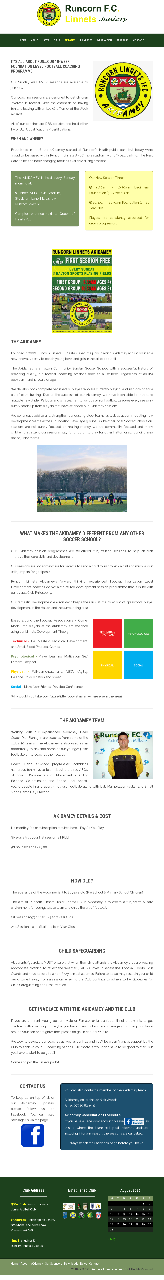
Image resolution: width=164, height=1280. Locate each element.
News (83, 1263)
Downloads (71, 1263)
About (35, 40)
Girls (57, 40)
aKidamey (70, 40)
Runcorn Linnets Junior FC (108, 1269)
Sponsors (122, 40)
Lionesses (86, 40)
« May (112, 1238)
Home (23, 40)
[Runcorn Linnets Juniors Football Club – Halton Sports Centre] (82, 14)
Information (104, 40)
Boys (46, 40)
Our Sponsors (53, 1263)
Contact (138, 40)
